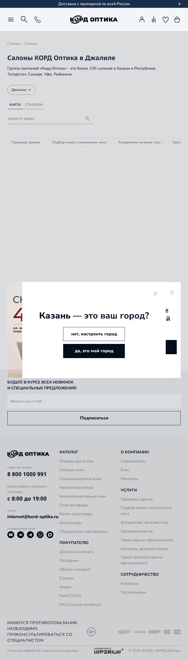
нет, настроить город (94, 334)
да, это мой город (94, 351)
